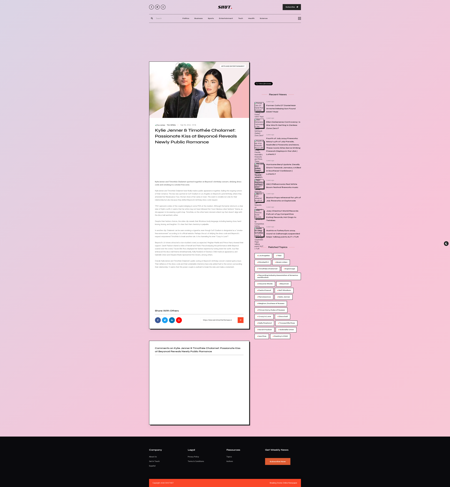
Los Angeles (263, 255)
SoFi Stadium (284, 290)
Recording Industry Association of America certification (277, 276)
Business (198, 18)
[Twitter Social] (157, 7)
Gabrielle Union (286, 329)
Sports (211, 18)
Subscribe (290, 7)
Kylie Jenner (283, 297)
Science (264, 18)
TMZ (279, 255)
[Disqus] (199, 389)
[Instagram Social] (163, 7)
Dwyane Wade (265, 284)
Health (251, 18)
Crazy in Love (264, 316)
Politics (185, 18)
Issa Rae (261, 336)
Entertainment (226, 18)
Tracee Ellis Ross (286, 323)
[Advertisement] (225, 41)
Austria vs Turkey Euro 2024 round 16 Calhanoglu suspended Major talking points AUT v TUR (283, 233)
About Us (153, 456)
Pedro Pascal (264, 290)
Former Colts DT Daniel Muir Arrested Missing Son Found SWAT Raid (281, 108)
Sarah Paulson (264, 329)
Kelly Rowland (264, 323)
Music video (281, 262)
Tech (240, 18)
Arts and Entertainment (232, 66)
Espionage (289, 268)
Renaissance (264, 297)
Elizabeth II (263, 262)
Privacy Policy (193, 456)
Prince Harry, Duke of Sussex (271, 310)
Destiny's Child (280, 336)
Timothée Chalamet (267, 268)
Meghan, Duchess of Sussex (270, 303)
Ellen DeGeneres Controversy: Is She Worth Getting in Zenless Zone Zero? (283, 125)
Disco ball (282, 316)
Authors (229, 461)
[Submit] (152, 18)
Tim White (171, 125)
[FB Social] (151, 7)
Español (152, 466)
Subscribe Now (278, 461)
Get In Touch (154, 461)
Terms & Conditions (196, 461)
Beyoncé (284, 284)
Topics (229, 456)
